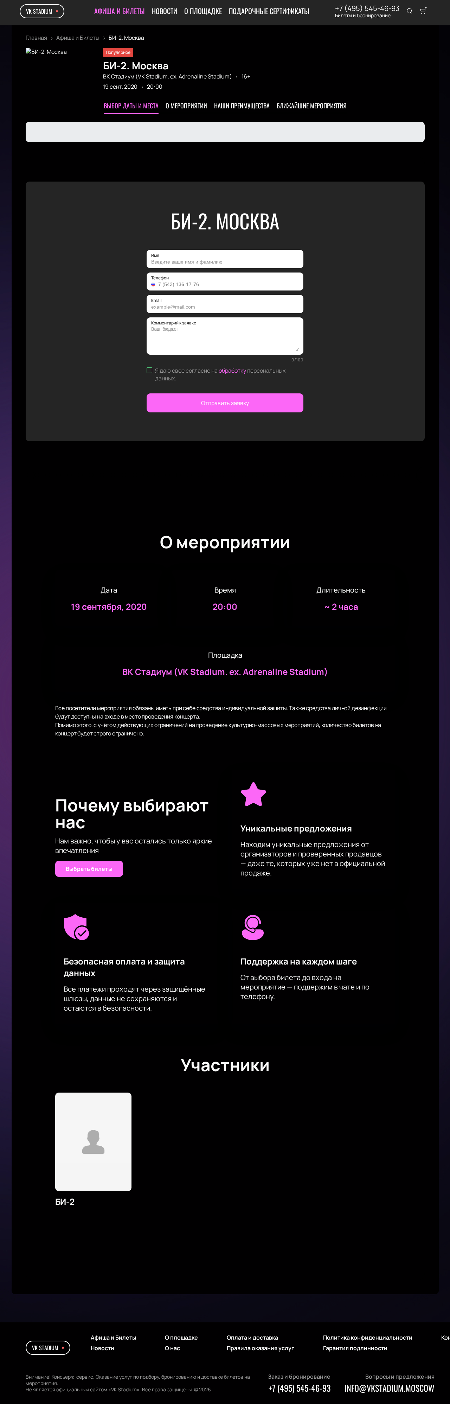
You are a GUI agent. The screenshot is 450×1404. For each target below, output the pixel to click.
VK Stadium (39, 11)
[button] (154, 284)
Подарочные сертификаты (269, 11)
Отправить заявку (225, 403)
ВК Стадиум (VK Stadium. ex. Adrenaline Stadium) (167, 76)
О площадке (203, 11)
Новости (164, 11)
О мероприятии (186, 105)
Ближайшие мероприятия (312, 105)
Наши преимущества (242, 105)
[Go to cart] (423, 11)
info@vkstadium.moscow (390, 1388)
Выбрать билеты (89, 869)
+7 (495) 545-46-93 (367, 8)
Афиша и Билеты (119, 11)
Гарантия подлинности (355, 1348)
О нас (172, 1348)
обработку (232, 370)
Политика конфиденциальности (367, 1337)
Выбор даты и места (131, 105)
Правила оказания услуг (260, 1348)
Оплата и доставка (252, 1337)
